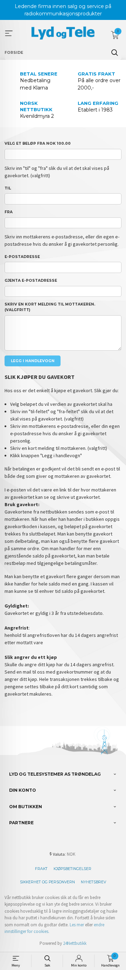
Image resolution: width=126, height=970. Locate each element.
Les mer (77, 925)
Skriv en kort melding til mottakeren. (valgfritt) (50, 307)
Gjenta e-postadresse (31, 280)
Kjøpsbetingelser (72, 869)
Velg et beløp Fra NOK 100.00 (38, 143)
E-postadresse (22, 256)
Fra (9, 212)
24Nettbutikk (74, 943)
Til (8, 188)
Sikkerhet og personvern (47, 882)
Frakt (41, 869)
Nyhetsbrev (93, 882)
